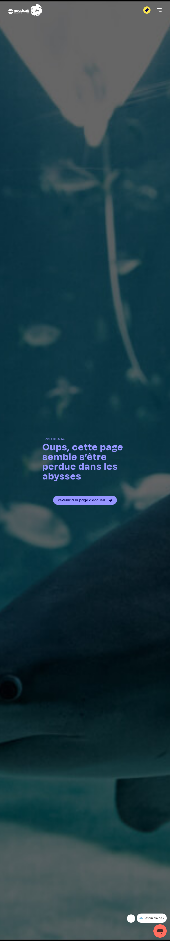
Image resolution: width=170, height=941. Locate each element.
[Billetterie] (147, 10)
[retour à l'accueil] (25, 10)
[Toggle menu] (159, 10)
